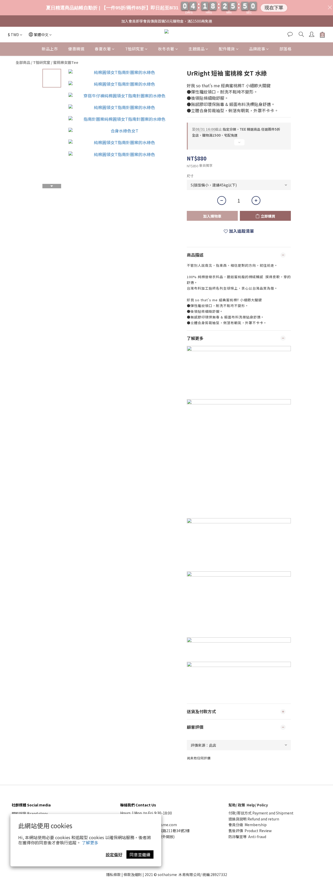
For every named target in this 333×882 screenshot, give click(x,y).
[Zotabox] (221, 425)
